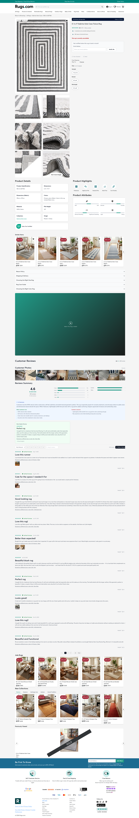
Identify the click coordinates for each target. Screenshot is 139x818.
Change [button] (82, 62)
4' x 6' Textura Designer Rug (45, 719)
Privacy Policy (116, 763)
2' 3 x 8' (75, 80)
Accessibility (72, 810)
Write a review (87, 27)
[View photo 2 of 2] (22, 547)
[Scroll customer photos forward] (124, 375)
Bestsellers (44, 810)
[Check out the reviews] (102, 810)
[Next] (123, 252)
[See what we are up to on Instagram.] (100, 802)
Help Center (72, 804)
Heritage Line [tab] (34, 692)
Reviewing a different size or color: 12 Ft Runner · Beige (27, 543)
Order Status (120, 1)
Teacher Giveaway (46, 815)
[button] (67, 20)
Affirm (43, 808)
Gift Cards (44, 800)
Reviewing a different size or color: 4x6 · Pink (25, 482)
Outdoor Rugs (58, 11)
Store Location (45, 804)
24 (75, 653)
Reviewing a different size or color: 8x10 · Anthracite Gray (28, 509)
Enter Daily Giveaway (47, 813)
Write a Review (121, 447)
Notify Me (111, 49)
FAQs (71, 802)
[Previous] (16, 252)
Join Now (120, 761)
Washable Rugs (38, 11)
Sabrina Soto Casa (37, 15)
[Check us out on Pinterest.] (106, 802)
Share (86, 56)
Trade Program (45, 811)
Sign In (110, 7)
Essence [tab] (25, 692)
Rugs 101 (71, 806)
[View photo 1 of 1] (17, 463)
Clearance (121, 11)
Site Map (44, 806)
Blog (43, 802)
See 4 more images (56, 174)
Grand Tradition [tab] (52, 692)
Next (79, 653)
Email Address (76, 46)
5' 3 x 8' (75, 88)
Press (71, 811)
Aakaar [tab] (43, 692)
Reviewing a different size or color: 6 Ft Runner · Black (27, 459)
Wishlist (119, 7)
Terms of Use (19, 806)
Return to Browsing (20, 15)
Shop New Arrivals (69, 1)
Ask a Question (76, 56)
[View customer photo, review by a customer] (20, 375)
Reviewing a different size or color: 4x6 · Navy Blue (28, 438)
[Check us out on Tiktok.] (103, 802)
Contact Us (72, 798)
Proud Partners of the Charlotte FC (50, 798)
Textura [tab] (18, 692)
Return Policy (73, 808)
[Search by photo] (36, 6)
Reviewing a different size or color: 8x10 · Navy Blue (27, 526)
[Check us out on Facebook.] (97, 802)
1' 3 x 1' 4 (75, 72)
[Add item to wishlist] (33, 239)
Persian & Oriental (27, 11)
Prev (62, 653)
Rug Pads (76, 11)
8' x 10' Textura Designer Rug (23, 719)
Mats (82, 11)
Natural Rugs (48, 11)
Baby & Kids (68, 11)
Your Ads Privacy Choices (22, 810)
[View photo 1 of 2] (17, 547)
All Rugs (17, 11)
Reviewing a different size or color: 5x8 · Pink (25, 567)
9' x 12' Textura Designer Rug (89, 719)
